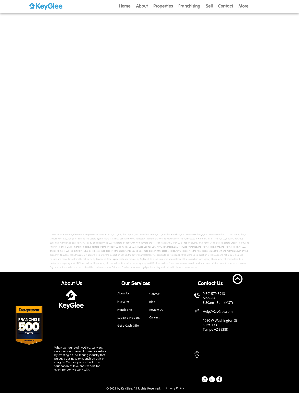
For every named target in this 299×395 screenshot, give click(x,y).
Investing (123, 301)
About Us (123, 293)
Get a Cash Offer (128, 325)
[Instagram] (205, 379)
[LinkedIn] (212, 379)
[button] (209, 6)
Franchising (124, 309)
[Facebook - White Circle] (219, 379)
